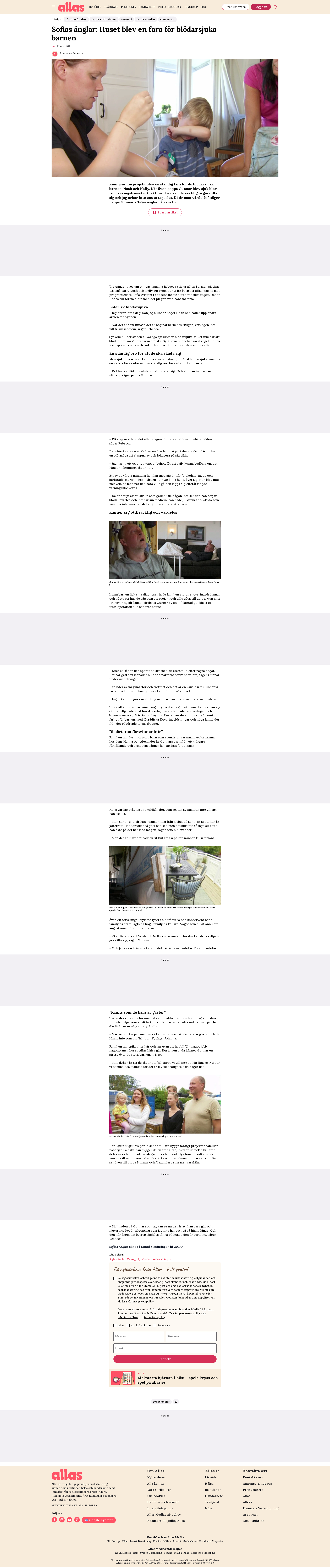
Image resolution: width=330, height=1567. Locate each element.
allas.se (216, 1560)
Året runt (250, 1514)
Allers (247, 1502)
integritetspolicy (142, 1301)
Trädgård (111, 7)
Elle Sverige (113, 1541)
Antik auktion (253, 1521)
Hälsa (209, 1483)
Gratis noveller (146, 19)
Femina (157, 1541)
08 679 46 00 (207, 1562)
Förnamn (120, 1336)
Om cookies (156, 1496)
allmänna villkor (128, 1317)
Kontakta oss (253, 1477)
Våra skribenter (159, 1490)
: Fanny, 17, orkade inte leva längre (140, 1259)
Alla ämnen (155, 1483)
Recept (177, 1541)
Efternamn (174, 1336)
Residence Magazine (211, 1541)
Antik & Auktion (141, 1325)
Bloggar (174, 7)
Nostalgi (126, 19)
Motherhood (190, 1541)
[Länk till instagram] (62, 1520)
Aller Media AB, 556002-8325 (147, 1562)
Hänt (125, 1541)
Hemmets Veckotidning (260, 1508)
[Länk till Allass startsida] (71, 7)
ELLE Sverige (123, 1552)
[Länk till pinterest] (77, 1520)
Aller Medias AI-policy (164, 1514)
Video (162, 7)
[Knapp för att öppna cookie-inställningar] (275, 7)
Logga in (260, 7)
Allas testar (167, 19)
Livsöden (95, 7)
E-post (119, 1348)
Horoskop (191, 7)
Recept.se (164, 1325)
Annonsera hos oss (257, 1483)
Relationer (128, 7)
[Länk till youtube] (69, 1520)
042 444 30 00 (153, 1560)
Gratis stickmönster (104, 19)
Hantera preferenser (163, 1502)
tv (53, 46)
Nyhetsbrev (156, 1477)
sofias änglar (161, 1401)
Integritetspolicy (160, 1508)
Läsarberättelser (76, 19)
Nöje (208, 1508)
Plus (204, 7)
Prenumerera (236, 7)
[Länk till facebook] (54, 1520)
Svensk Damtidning (140, 1541)
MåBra (167, 1541)
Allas (121, 1325)
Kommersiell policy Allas (166, 1521)
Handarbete (147, 7)
